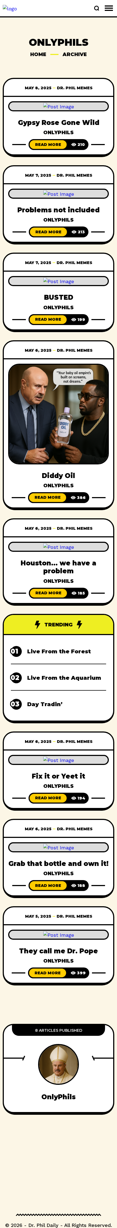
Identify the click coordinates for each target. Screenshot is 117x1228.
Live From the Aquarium (64, 678)
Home (38, 54)
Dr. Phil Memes (75, 87)
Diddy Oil (58, 476)
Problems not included (58, 210)
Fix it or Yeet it (58, 776)
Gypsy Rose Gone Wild (58, 123)
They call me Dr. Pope (58, 951)
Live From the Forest (59, 651)
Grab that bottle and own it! (58, 864)
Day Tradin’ (45, 704)
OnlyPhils (58, 133)
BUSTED (58, 297)
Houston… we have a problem (58, 567)
